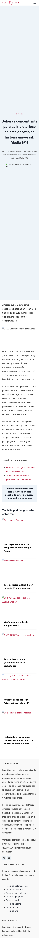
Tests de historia (13, 904)
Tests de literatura (14, 889)
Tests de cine (12, 907)
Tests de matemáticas (16, 893)
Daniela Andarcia (15, 164)
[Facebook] (4, 858)
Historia (19, 114)
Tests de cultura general (17, 886)
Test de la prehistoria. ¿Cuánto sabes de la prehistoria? (15, 662)
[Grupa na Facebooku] (9, 858)
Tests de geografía (14, 896)
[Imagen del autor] (7, 164)
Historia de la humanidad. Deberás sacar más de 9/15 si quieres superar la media (18, 740)
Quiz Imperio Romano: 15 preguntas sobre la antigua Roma (17, 547)
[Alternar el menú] (34, 3)
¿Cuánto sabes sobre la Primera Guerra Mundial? (16, 701)
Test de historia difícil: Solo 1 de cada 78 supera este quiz (18, 587)
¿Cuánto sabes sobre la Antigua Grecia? (16, 624)
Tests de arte (12, 911)
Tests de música (13, 900)
